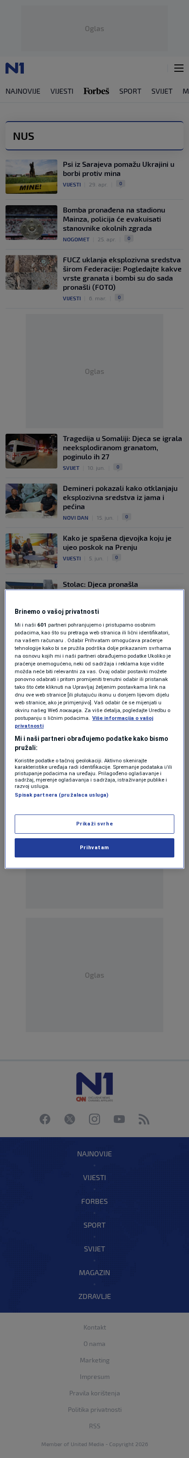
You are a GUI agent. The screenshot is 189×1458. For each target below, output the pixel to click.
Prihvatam (94, 847)
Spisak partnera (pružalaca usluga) (61, 795)
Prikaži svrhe (94, 823)
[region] (94, 729)
